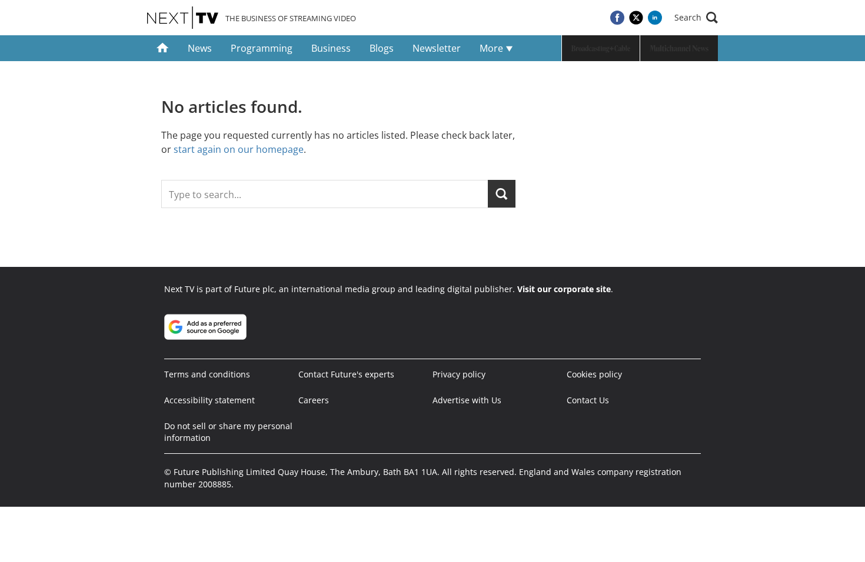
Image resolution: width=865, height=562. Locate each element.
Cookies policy (594, 374)
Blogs (382, 48)
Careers (313, 400)
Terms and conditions (207, 374)
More (492, 48)
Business (331, 48)
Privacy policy (458, 374)
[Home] (162, 48)
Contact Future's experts (346, 374)
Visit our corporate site (564, 289)
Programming (261, 48)
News (200, 48)
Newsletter (436, 48)
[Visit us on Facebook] (617, 18)
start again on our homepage (239, 149)
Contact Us (588, 400)
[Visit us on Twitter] (636, 18)
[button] (696, 18)
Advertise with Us (466, 400)
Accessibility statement (209, 400)
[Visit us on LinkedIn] (655, 18)
